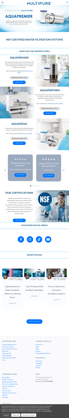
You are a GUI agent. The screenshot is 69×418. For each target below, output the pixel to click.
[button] (5, 170)
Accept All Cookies (28, 415)
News (37, 347)
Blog (37, 349)
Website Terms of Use (9, 393)
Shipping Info (6, 353)
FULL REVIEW (20, 175)
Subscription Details (9, 358)
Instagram (39, 363)
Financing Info (7, 355)
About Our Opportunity (10, 384)
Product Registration (9, 344)
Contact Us (39, 344)
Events (38, 351)
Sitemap (5, 397)
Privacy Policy (6, 391)
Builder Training (7, 379)
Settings (6, 415)
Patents (4, 388)
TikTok (38, 367)
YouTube (38, 365)
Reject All (16, 415)
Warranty (5, 351)
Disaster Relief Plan (8, 386)
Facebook (39, 361)
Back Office (6, 377)
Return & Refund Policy (9, 349)
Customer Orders (8, 347)
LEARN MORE (19, 82)
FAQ (3, 360)
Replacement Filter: (19, 77)
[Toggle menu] (2, 2)
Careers (4, 395)
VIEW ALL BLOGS (34, 321)
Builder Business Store (9, 382)
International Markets (43, 353)
